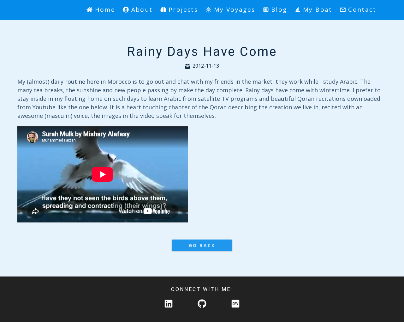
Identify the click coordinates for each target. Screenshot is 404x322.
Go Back (202, 245)
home (105, 9)
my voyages (234, 9)
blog (279, 9)
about (141, 9)
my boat (317, 9)
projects (183, 9)
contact (362, 9)
